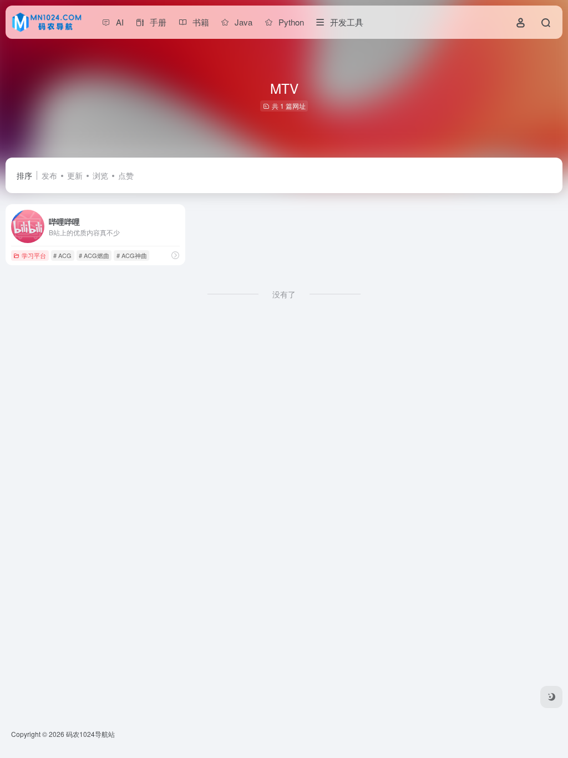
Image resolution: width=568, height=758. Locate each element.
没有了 (284, 294)
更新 (75, 175)
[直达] (175, 255)
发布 (49, 175)
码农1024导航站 (90, 734)
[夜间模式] (551, 697)
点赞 (126, 175)
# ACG (62, 255)
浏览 (100, 175)
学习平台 (34, 255)
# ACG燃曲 (94, 255)
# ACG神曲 (131, 255)
